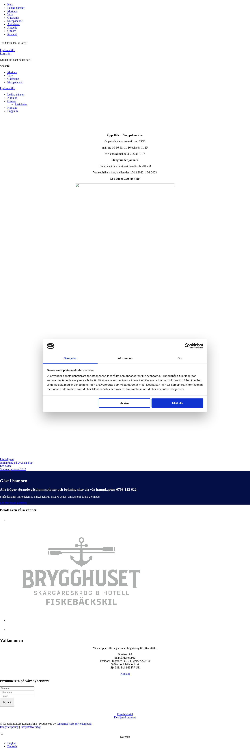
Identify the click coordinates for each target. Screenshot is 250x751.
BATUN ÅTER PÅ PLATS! (28, 66)
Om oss (11, 30)
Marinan (12, 11)
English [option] (11, 743)
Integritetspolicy (9, 726)
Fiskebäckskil (125, 714)
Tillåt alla (177, 402)
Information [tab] (125, 358)
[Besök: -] (81, 620)
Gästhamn (13, 17)
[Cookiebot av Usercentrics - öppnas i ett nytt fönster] (187, 346)
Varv (10, 14)
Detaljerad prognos (125, 717)
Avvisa (124, 402)
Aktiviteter (13, 24)
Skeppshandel (15, 21)
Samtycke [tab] (70, 358)
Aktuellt (12, 27)
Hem (10, 4)
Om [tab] (180, 358)
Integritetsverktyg (30, 726)
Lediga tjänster (15, 7)
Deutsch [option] (12, 746)
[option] (128, 743)
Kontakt (12, 34)
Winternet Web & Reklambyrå (74, 723)
